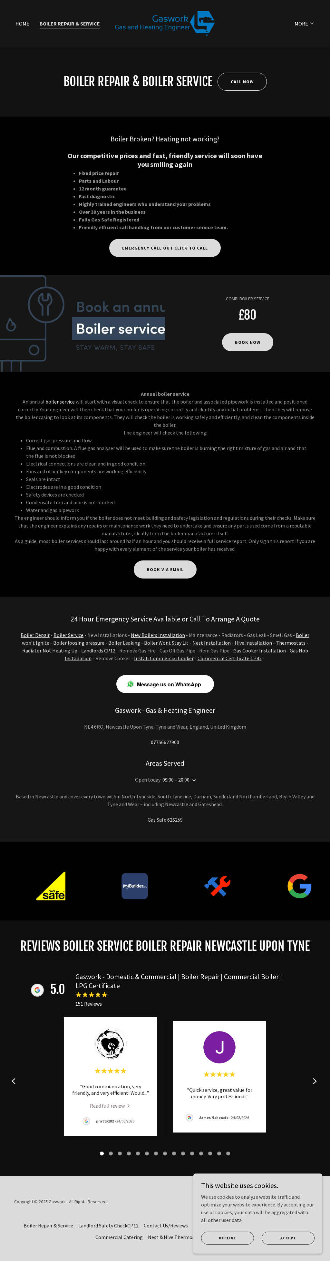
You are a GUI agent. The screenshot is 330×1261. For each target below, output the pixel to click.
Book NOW (247, 342)
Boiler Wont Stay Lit (166, 643)
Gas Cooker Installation (259, 650)
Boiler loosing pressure (78, 643)
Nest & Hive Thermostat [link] (175, 1237)
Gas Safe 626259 (165, 819)
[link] (165, 22)
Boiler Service (68, 635)
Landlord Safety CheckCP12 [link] (108, 1225)
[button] (305, 23)
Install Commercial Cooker (164, 658)
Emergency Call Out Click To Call (165, 248)
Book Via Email (165, 569)
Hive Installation (253, 643)
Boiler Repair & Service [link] (70, 23)
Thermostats (291, 643)
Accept (288, 1237)
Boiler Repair (35, 635)
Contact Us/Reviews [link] (166, 1225)
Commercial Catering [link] (119, 1237)
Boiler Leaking (124, 643)
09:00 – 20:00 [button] (175, 779)
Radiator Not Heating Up (49, 650)
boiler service (60, 401)
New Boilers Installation (158, 635)
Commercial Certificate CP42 (230, 658)
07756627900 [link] (165, 742)
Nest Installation (211, 643)
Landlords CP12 (98, 650)
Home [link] (22, 23)
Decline (227, 1237)
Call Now (242, 82)
